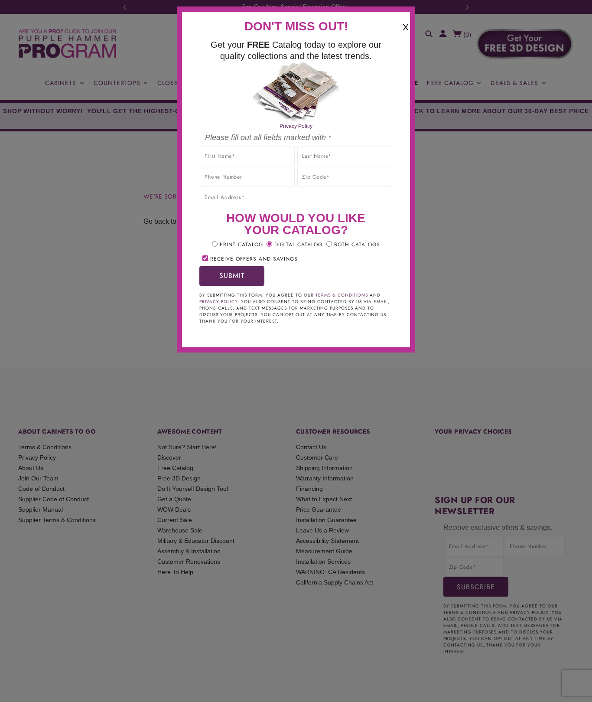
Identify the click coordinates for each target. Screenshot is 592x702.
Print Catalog (241, 244)
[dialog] (296, 351)
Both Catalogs (357, 244)
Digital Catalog (298, 244)
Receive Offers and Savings (254, 259)
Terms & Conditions (342, 295)
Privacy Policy (296, 126)
